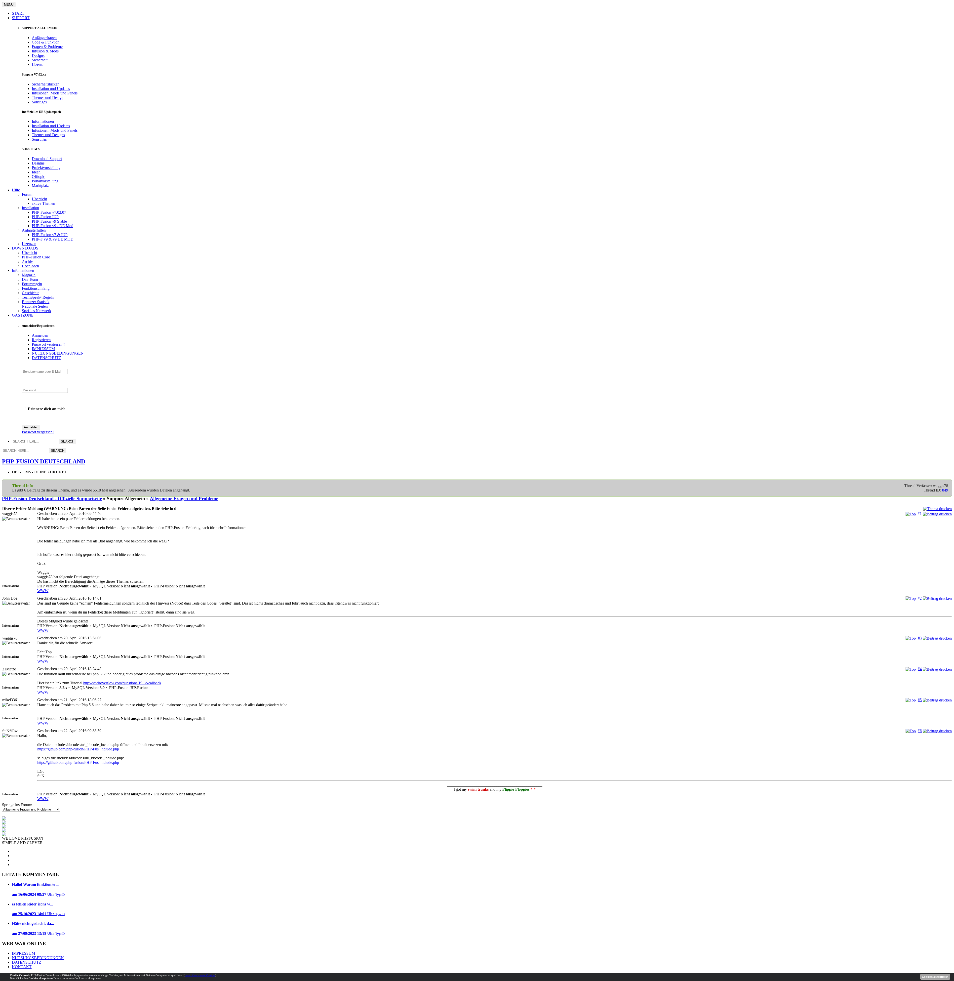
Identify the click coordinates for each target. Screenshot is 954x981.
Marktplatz (40, 185)
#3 (920, 638)
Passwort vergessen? (38, 432)
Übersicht (39, 199)
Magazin (29, 275)
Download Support (47, 159)
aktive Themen (43, 203)
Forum (27, 194)
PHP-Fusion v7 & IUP (50, 235)
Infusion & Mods (45, 51)
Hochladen (30, 266)
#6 (920, 731)
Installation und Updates (51, 88)
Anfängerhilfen (34, 230)
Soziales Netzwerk (36, 311)
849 (945, 490)
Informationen (43, 121)
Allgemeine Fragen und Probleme (184, 498)
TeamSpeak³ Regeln (38, 297)
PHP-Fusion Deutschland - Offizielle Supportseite (52, 498)
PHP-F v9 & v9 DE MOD (53, 239)
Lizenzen (29, 244)
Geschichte (30, 293)
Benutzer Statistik (35, 302)
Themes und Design (47, 97)
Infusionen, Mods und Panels (55, 93)
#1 (920, 513)
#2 (920, 598)
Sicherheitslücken (45, 84)
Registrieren (41, 340)
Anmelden (40, 335)
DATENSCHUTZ (46, 358)
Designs (38, 55)
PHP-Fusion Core (36, 257)
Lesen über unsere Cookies (200, 975)
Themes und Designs (48, 135)
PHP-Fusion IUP (45, 217)
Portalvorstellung (45, 181)
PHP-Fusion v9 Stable (49, 221)
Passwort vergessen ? (48, 344)
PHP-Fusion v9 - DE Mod (52, 226)
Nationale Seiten (35, 306)
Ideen (36, 172)
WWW (42, 591)
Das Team (30, 279)
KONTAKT (22, 967)
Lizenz (37, 64)
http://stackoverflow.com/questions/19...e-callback (122, 683)
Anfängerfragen (44, 38)
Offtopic (38, 176)
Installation (30, 208)
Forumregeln (32, 284)
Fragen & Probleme (47, 46)
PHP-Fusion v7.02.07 (49, 212)
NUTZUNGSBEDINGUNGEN (58, 353)
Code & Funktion (45, 42)
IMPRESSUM (43, 349)
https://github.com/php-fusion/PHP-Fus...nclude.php (78, 749)
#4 (920, 669)
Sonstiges (39, 102)
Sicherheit (39, 60)
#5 (920, 700)
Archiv (27, 261)
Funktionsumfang (35, 288)
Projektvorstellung (46, 167)
